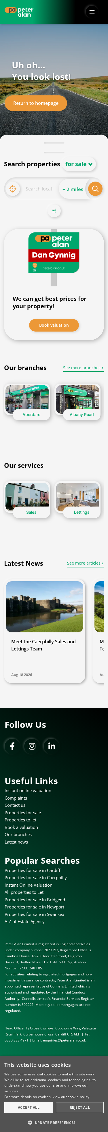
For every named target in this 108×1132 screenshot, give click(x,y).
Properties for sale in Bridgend (35, 899)
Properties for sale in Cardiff (32, 870)
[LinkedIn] (51, 746)
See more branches (82, 367)
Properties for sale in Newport (34, 907)
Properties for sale (23, 812)
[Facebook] (12, 746)
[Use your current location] (12, 189)
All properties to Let (24, 892)
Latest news (16, 842)
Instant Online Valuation (28, 885)
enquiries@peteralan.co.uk (64, 1040)
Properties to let (20, 820)
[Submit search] (95, 189)
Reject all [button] (80, 1107)
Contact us (15, 805)
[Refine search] (54, 211)
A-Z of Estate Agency (25, 921)
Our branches (18, 834)
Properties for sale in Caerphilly (36, 877)
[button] (54, 1122)
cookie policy (78, 1096)
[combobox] (39, 189)
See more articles (84, 563)
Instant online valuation (28, 790)
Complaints (16, 798)
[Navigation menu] (92, 12)
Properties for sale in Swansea (34, 914)
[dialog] (54, 1094)
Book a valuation (21, 827)
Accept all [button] (28, 1107)
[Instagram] (32, 746)
